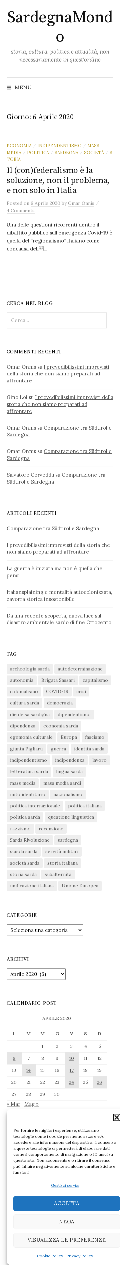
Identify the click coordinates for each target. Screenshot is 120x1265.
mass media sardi (62, 783)
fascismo (94, 737)
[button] (116, 1117)
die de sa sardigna (30, 714)
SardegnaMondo (60, 27)
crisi (81, 691)
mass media (22, 783)
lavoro (99, 760)
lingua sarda (69, 771)
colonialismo (24, 691)
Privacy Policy (79, 1255)
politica (38, 152)
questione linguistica (71, 817)
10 (71, 1058)
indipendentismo (59, 145)
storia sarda (23, 874)
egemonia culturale (31, 737)
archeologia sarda (30, 669)
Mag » (31, 1104)
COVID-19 (57, 691)
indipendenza (69, 760)
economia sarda (60, 726)
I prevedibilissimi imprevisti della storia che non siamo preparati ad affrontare (58, 374)
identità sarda (89, 749)
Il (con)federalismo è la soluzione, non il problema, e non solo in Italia (58, 180)
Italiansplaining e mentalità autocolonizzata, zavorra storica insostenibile (59, 595)
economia (19, 145)
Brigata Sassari (58, 680)
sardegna (66, 152)
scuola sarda (23, 851)
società (94, 152)
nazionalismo (67, 794)
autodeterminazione (80, 669)
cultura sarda (24, 703)
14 (28, 1070)
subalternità (58, 874)
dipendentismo (74, 714)
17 (72, 1070)
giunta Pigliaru (26, 749)
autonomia (21, 680)
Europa (69, 737)
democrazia (60, 703)
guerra (58, 749)
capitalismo (95, 680)
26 (99, 1082)
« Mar (13, 1104)
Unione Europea (80, 886)
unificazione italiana (32, 886)
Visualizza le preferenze (67, 1240)
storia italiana (62, 863)
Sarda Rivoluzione (30, 840)
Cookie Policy (50, 1255)
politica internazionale (35, 806)
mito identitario (27, 794)
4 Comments (21, 210)
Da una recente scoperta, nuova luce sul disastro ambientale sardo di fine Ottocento (59, 619)
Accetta (66, 1203)
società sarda (24, 863)
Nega (66, 1221)
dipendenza (22, 726)
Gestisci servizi (65, 1185)
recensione (51, 829)
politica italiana (85, 806)
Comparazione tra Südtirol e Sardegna (53, 528)
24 (71, 1082)
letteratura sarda (29, 771)
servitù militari (61, 851)
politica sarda (25, 817)
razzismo (20, 829)
